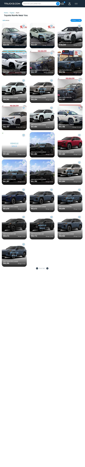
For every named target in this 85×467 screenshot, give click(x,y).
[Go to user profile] (69, 3)
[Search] (58, 3)
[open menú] (76, 3)
